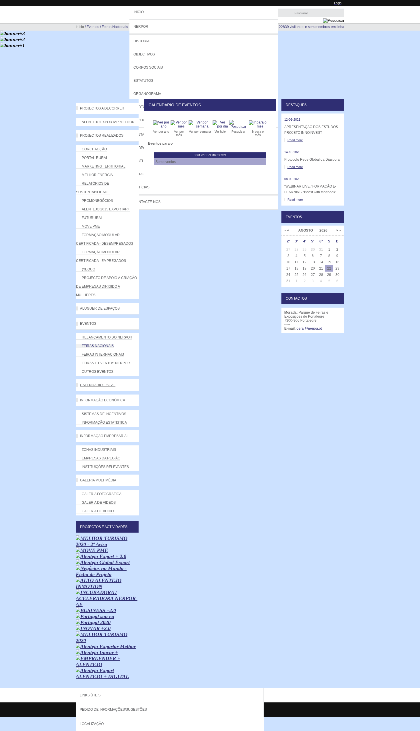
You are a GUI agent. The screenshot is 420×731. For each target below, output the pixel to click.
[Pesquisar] (238, 127)
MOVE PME (91, 226)
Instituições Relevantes (105, 467)
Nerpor (140, 27)
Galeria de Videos (99, 503)
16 (337, 262)
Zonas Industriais (99, 450)
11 (296, 262)
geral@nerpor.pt (309, 328)
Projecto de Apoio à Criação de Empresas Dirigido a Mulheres (106, 286)
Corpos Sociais (148, 67)
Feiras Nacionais (98, 346)
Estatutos (143, 81)
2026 (323, 230)
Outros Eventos (97, 372)
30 (337, 275)
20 (313, 268)
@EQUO (88, 269)
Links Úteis (90, 695)
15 (329, 262)
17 (288, 268)
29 (329, 275)
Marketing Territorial (103, 166)
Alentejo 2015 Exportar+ (106, 209)
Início (138, 12)
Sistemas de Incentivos (104, 414)
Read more (295, 140)
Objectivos (144, 54)
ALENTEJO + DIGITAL (102, 676)
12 (305, 262)
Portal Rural (95, 158)
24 (288, 275)
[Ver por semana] (200, 126)
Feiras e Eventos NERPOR (106, 363)
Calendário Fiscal (97, 385)
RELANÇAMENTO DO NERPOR (107, 337)
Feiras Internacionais (103, 354)
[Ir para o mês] (258, 126)
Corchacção (94, 149)
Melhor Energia (97, 175)
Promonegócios (97, 201)
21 (321, 268)
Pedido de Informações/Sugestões (113, 710)
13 (313, 262)
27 (313, 275)
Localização (92, 724)
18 (297, 268)
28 (321, 275)
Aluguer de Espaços (100, 308)
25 (297, 275)
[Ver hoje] (220, 126)
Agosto (305, 230)
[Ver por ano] (161, 126)
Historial (142, 41)
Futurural (92, 218)
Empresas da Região (101, 458)
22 (329, 268)
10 (288, 262)
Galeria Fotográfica (101, 494)
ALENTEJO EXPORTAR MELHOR (108, 122)
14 (321, 262)
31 (288, 281)
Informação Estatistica (104, 423)
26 (305, 275)
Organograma (147, 94)
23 (337, 268)
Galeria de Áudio (98, 511)
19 (305, 268)
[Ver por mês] (179, 126)
